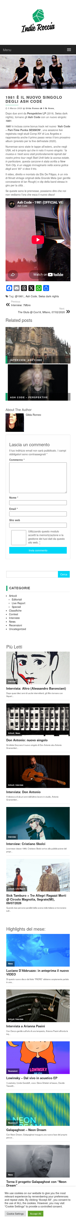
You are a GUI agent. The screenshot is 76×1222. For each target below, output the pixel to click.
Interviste (14, 618)
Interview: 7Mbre (21, 303)
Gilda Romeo (32, 108)
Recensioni (15, 625)
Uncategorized (17, 629)
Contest (13, 614)
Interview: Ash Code (26, 360)
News (51, 108)
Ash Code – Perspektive (29, 397)
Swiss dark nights (49, 296)
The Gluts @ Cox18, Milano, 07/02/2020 (41, 310)
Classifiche (15, 610)
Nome (13, 497)
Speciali (16, 607)
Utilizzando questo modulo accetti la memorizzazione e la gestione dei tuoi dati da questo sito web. (46, 536)
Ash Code (31, 296)
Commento (17, 460)
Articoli (13, 596)
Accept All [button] (35, 1213)
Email (13, 509)
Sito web (14, 520)
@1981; (19, 296)
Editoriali (17, 599)
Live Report (18, 603)
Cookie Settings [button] (15, 1213)
